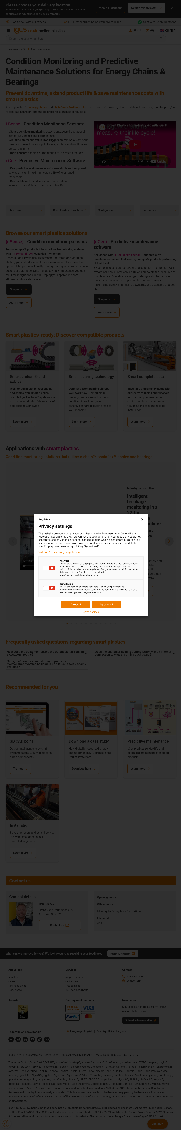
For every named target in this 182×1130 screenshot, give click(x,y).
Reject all (76, 604)
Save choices (91, 612)
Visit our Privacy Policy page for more (60, 552)
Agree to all (106, 604)
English (43, 519)
